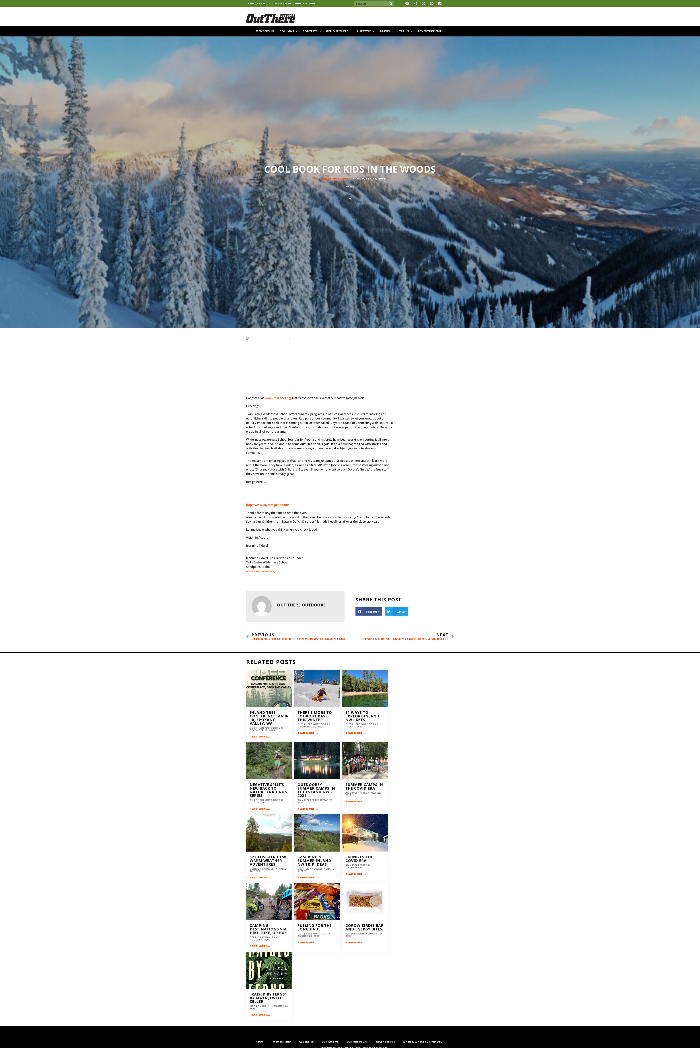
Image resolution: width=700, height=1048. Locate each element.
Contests (310, 31)
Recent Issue (385, 1041)
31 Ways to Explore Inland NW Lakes (362, 716)
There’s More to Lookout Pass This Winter (315, 716)
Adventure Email (430, 31)
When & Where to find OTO (422, 1041)
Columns (287, 31)
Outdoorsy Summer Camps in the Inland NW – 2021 (316, 790)
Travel (385, 31)
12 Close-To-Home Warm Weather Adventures (268, 860)
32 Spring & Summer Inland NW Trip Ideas (314, 860)
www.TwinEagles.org (278, 398)
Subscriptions (305, 3)
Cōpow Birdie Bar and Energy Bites (364, 927)
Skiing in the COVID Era (359, 858)
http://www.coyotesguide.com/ (267, 505)
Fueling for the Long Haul (315, 927)
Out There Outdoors (332, 178)
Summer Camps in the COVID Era (364, 786)
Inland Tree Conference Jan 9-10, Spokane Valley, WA (269, 718)
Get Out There (337, 31)
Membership (265, 31)
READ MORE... (260, 736)
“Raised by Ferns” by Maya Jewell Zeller (268, 998)
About (260, 1041)
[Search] (391, 3)
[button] (368, 611)
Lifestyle (364, 31)
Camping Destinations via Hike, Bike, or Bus (268, 929)
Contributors (357, 1041)
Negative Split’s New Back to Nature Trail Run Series (269, 790)
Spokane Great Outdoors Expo (269, 3)
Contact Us (330, 1041)
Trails (404, 31)
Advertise (306, 1041)
